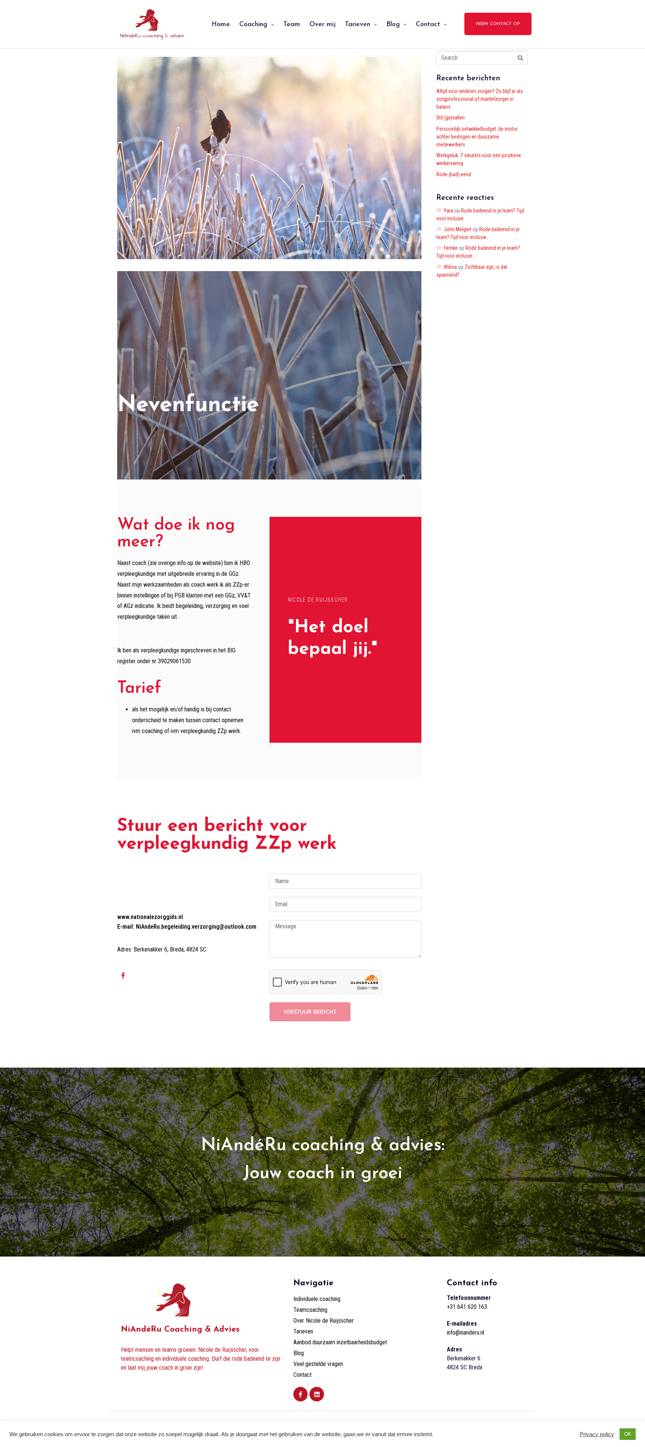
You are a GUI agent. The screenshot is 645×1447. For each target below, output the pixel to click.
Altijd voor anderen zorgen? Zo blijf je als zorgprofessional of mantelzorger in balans (479, 99)
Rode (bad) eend (453, 174)
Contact (428, 24)
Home (221, 24)
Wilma (450, 267)
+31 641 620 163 (467, 1306)
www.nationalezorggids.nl (150, 916)
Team (291, 24)
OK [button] (627, 1434)
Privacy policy (597, 1434)
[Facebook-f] (123, 975)
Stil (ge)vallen (450, 118)
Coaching (253, 24)
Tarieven (357, 24)
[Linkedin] (316, 1394)
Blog (393, 24)
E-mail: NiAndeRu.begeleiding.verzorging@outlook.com (186, 926)
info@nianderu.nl (465, 1332)
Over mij (322, 24)
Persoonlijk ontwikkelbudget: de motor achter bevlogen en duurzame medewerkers (477, 137)
